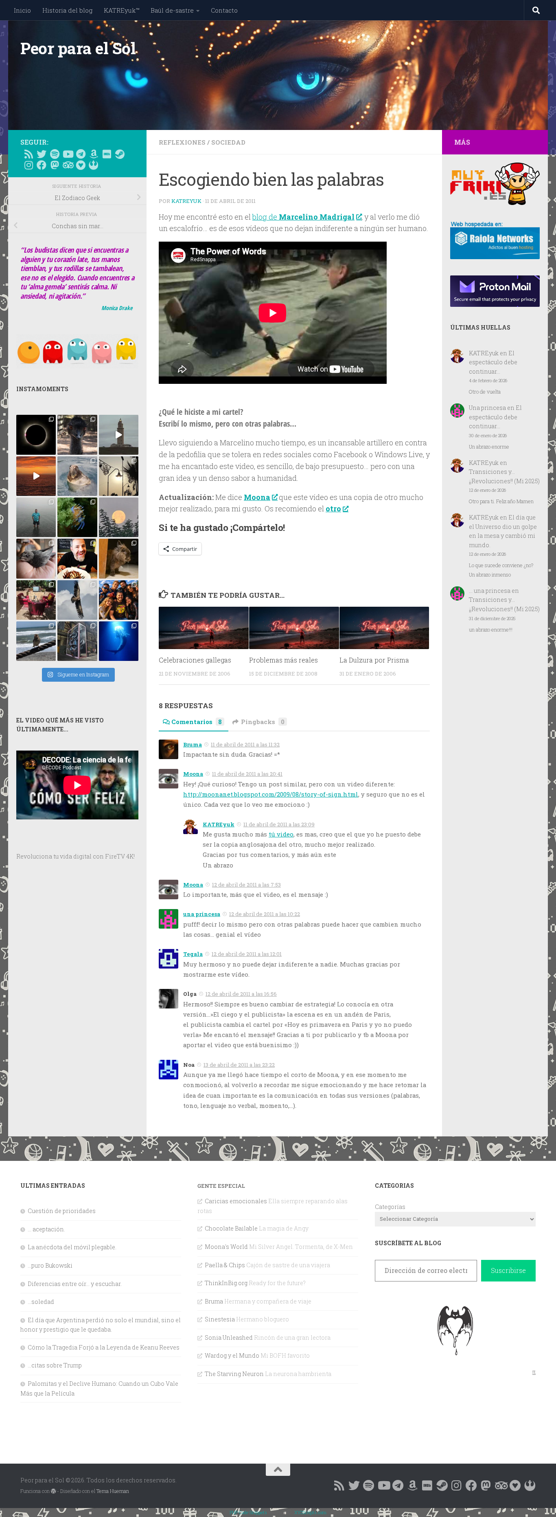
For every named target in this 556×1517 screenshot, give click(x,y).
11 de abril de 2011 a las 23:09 (279, 824)
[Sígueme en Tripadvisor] (67, 165)
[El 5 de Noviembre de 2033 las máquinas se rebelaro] (77, 558)
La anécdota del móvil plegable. (72, 1247)
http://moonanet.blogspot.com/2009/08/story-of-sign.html (270, 794)
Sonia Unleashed (229, 1337)
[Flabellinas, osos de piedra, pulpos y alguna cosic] (77, 517)
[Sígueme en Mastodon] (54, 165)
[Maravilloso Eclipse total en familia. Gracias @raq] (36, 434)
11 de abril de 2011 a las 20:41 (247, 773)
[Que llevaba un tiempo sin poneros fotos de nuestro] (118, 558)
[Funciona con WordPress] (53, 1491)
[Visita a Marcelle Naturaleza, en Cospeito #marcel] (77, 434)
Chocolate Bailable (231, 1228)
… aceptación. (46, 1229)
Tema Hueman (112, 1491)
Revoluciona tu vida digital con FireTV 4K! (75, 856)
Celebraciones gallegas (195, 660)
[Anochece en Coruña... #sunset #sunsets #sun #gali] (36, 476)
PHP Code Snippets (248, 1512)
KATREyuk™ (121, 10)
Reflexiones (182, 142)
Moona (193, 773)
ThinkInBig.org (226, 1283)
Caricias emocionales (236, 1201)
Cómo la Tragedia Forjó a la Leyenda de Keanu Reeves (103, 1347)
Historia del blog (67, 10)
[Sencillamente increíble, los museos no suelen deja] (77, 641)
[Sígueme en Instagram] (28, 165)
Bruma (192, 744)
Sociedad (228, 142)
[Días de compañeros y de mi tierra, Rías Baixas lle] (36, 600)
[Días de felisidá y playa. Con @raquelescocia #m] (36, 641)
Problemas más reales (283, 660)
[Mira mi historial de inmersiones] (80, 165)
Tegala (193, 954)
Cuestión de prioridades (62, 1211)
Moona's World (226, 1247)
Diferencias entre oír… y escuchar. (75, 1284)
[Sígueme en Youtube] (67, 154)
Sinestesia (220, 1319)
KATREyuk (186, 201)
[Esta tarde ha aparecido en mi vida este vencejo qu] (36, 558)
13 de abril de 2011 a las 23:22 (239, 1064)
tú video (281, 834)
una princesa (201, 914)
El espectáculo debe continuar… (493, 362)
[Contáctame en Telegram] (80, 154)
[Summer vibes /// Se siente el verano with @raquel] (36, 517)
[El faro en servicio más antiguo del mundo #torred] (118, 434)
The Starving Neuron (234, 1374)
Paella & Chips (225, 1265)
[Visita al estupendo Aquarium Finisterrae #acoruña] (77, 476)
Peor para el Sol (78, 48)
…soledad (41, 1302)
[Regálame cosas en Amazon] (94, 154)
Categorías (390, 1207)
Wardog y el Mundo (232, 1355)
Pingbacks (263, 722)
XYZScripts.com (310, 1512)
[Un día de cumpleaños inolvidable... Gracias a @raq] (77, 600)
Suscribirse (508, 1270)
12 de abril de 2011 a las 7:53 (246, 884)
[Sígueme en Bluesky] (41, 154)
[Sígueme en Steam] (120, 154)
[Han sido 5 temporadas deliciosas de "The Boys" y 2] (118, 600)
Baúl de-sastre (172, 10)
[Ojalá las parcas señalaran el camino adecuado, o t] (118, 517)
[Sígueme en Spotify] (54, 154)
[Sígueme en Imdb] (107, 154)
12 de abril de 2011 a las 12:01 (247, 954)
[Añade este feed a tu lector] (28, 154)
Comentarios (196, 722)
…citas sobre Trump (55, 1365)
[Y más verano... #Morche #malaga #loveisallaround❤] (118, 476)
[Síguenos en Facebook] (41, 165)
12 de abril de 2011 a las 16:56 (241, 993)
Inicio (22, 10)
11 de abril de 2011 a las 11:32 (245, 744)
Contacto (224, 10)
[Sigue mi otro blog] (94, 165)
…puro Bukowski (50, 1265)
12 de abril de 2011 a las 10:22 (264, 914)
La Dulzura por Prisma (374, 660)
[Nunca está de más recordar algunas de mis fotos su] (118, 641)
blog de (303, 217)
